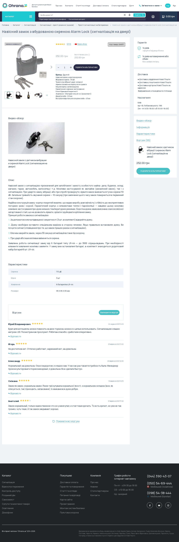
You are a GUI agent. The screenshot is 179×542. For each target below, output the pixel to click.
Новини (94, 486)
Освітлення (7, 508)
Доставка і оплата (101, 5)
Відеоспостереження (13, 486)
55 (70, 44)
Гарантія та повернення (72, 486)
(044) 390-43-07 (159, 476)
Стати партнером (119, 5)
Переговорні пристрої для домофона (52, 19)
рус (174, 6)
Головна (5, 25)
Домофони (7, 512)
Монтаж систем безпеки (72, 508)
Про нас (59, 5)
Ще (130, 5)
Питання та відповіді (70, 495)
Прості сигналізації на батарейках (93, 25)
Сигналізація (30, 25)
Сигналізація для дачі (77, 19)
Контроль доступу (11, 491)
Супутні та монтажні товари (16, 504)
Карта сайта (66, 499)
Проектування (67, 504)
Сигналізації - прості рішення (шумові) (57, 25)
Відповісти (15, 336)
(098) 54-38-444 (159, 493)
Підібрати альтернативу (86, 67)
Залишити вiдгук (109, 312)
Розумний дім (8, 495)
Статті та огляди (83, 5)
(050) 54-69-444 (159, 483)
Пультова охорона (69, 512)
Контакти (69, 5)
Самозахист (8, 499)
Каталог (16, 25)
